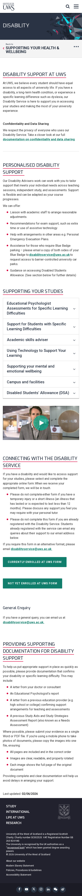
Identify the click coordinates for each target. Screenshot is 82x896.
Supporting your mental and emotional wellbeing (31, 368)
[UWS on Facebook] (19, 890)
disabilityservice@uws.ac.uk (49, 255)
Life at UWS (15, 817)
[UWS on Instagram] (41, 890)
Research (13, 823)
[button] (68, 6)
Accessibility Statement (18, 874)
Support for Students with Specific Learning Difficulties (36, 326)
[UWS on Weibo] (63, 890)
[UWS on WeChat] (55, 890)
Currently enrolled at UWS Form (35, 561)
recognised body (16, 847)
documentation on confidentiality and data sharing (39, 139)
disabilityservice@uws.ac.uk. (23, 622)
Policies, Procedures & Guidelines (24, 870)
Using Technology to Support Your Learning (36, 353)
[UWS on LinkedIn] (48, 890)
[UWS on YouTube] (26, 890)
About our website (15, 861)
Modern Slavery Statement (20, 865)
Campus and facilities (25, 382)
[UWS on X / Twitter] (34, 890)
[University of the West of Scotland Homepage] (8, 7)
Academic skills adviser (27, 339)
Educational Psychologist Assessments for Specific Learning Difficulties (37, 308)
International (18, 812)
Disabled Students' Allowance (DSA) (38, 392)
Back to (32, 48)
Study (11, 806)
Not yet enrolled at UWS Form (32, 583)
